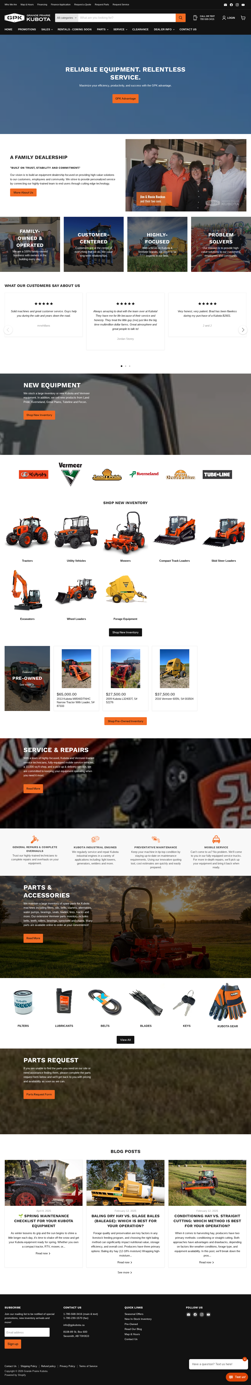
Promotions (27, 29)
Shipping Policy (29, 1366)
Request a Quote (82, 4)
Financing (42, 4)
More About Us (23, 192)
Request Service (121, 4)
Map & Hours (27, 4)
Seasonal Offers (134, 1313)
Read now (42, 1253)
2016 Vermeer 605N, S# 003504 (174, 698)
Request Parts (102, 4)
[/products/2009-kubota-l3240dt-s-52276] (125, 668)
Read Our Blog (133, 1329)
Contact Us (188, 29)
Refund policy (48, 1366)
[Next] (243, 329)
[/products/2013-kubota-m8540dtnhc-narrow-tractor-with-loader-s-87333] (76, 668)
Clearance (140, 29)
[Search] (181, 18)
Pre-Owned (131, 1324)
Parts (101, 29)
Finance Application (61, 4)
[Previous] (8, 329)
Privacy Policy (67, 1366)
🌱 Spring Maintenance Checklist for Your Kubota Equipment (43, 1221)
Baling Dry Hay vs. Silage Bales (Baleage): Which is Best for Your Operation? (126, 1221)
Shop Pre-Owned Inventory (125, 721)
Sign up (13, 1344)
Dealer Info (163, 29)
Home (8, 29)
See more (124, 1272)
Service (119, 29)
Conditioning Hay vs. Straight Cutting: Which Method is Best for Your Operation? (207, 1221)
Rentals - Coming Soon (75, 29)
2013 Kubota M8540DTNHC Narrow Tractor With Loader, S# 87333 (75, 702)
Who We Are (11, 4)
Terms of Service (88, 1366)
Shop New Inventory (125, 632)
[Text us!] (237, 1377)
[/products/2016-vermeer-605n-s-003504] (174, 668)
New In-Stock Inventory (138, 1318)
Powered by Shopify (15, 1375)
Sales (46, 29)
